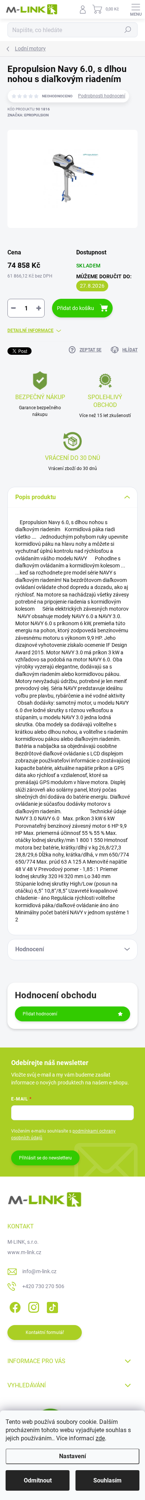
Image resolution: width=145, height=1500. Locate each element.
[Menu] (135, 9)
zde (100, 1438)
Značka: (28, 115)
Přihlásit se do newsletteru (45, 1158)
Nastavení (72, 1456)
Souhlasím (107, 1480)
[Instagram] (32, 1305)
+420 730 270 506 (43, 1286)
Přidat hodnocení (40, 1014)
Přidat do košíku (75, 308)
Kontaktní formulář (45, 1332)
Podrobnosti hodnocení (101, 95)
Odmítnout (38, 1480)
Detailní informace (30, 330)
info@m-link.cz (39, 1271)
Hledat (128, 29)
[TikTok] (51, 1305)
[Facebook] (13, 1305)
